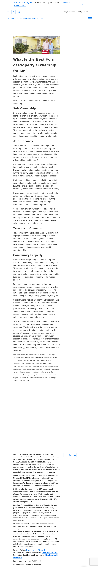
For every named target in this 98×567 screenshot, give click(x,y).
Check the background (24, 3)
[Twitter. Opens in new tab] (13, 12)
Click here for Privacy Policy (37, 550)
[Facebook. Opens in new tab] (8, 12)
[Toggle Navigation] (90, 18)
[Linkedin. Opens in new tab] (19, 12)
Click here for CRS (49, 552)
